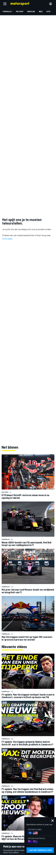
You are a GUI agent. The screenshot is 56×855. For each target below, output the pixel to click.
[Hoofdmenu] (5, 4)
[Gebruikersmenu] (50, 4)
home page (7, 238)
